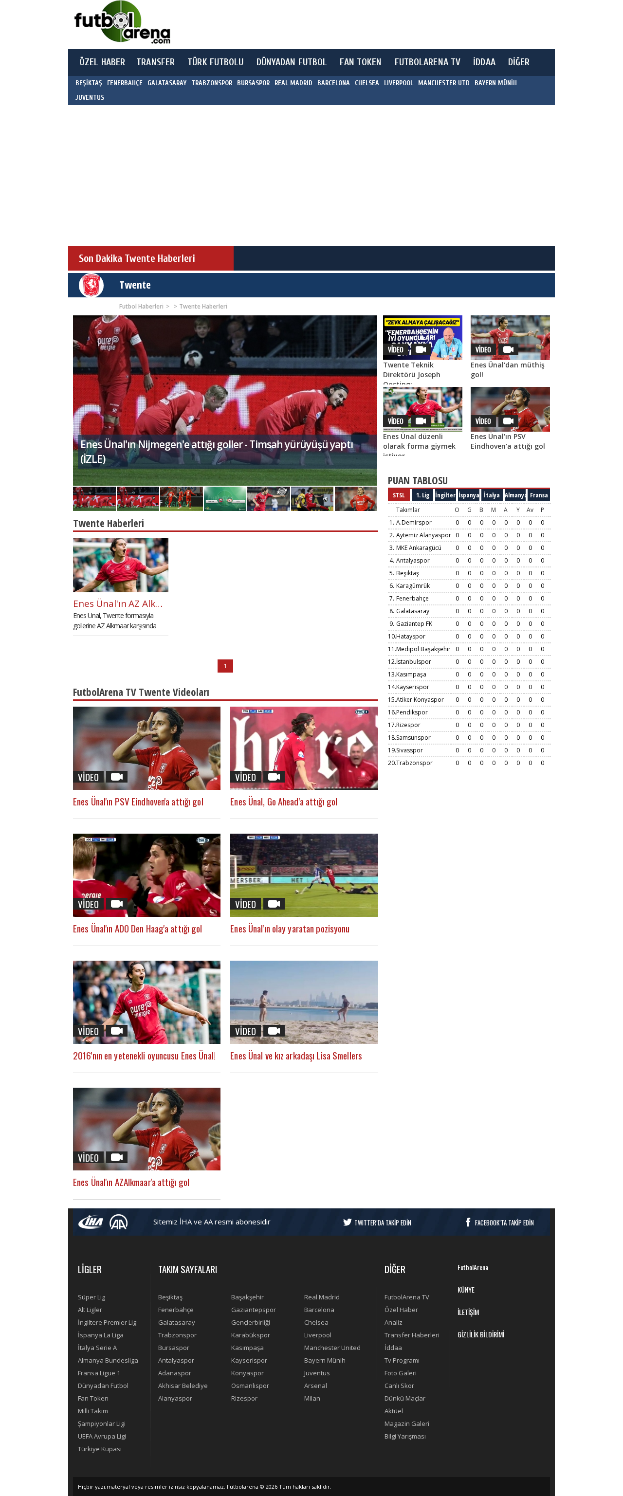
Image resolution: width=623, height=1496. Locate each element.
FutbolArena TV (407, 1297)
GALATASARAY (166, 83)
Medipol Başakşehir (423, 649)
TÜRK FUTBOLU (215, 62)
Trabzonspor (414, 763)
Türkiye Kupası (100, 1448)
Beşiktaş (407, 573)
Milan (312, 1398)
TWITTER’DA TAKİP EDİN (382, 1222)
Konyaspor (247, 1372)
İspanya (468, 495)
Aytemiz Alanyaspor (423, 535)
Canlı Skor (399, 1385)
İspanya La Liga (101, 1335)
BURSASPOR (253, 83)
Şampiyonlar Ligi (102, 1423)
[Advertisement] (357, 24)
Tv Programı (402, 1360)
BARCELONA (333, 83)
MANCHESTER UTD (444, 83)
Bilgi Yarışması (405, 1436)
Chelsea (316, 1322)
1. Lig (422, 495)
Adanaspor (174, 1372)
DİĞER (519, 62)
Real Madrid (322, 1297)
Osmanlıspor (250, 1385)
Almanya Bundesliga (108, 1360)
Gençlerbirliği (250, 1322)
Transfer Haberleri (412, 1335)
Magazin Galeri (407, 1423)
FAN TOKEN (361, 62)
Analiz (394, 1322)
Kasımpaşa (411, 674)
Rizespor (408, 725)
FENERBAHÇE (125, 83)
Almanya (515, 495)
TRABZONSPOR (211, 83)
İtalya (492, 495)
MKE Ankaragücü (418, 548)
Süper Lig (91, 1297)
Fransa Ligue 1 (99, 1372)
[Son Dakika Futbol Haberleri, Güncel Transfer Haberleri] (121, 22)
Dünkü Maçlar (405, 1398)
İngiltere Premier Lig (107, 1322)
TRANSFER (155, 62)
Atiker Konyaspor (420, 699)
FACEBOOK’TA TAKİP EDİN (504, 1222)
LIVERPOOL (398, 83)
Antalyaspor (413, 560)
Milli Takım (93, 1410)
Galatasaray (412, 611)
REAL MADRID (293, 83)
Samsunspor (413, 737)
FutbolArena (473, 1267)
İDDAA (484, 62)
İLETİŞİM (468, 1312)
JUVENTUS (89, 97)
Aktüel (394, 1410)
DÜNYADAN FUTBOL (292, 62)
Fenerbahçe (412, 598)
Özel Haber (401, 1309)
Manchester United (332, 1347)
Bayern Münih (325, 1360)
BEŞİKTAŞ (88, 83)
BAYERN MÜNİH (496, 83)
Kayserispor (412, 687)
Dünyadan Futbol (103, 1385)
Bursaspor (173, 1347)
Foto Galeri (401, 1372)
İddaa (393, 1347)
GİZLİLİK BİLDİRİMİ (481, 1334)
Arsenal (315, 1385)
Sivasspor (409, 750)
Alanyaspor (175, 1398)
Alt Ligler (90, 1309)
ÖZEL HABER (102, 62)
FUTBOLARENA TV (428, 62)
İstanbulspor (413, 661)
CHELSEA (367, 83)
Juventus (317, 1372)
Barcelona (319, 1309)
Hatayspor (410, 636)
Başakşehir (247, 1297)
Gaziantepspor (253, 1309)
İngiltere (446, 495)
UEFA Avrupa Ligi (102, 1436)
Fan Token (93, 1398)
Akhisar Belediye (183, 1385)
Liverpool (317, 1335)
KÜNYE (466, 1289)
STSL (398, 495)
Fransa (539, 495)
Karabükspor (250, 1335)
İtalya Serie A (97, 1347)
